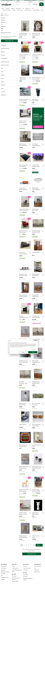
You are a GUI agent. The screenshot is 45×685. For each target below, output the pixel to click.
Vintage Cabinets (15, 581)
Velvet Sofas (36, 570)
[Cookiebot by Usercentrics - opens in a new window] (34, 340)
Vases (2, 575)
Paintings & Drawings (5, 571)
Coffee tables (3, 568)
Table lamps (3, 570)
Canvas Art (25, 566)
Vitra (35, 568)
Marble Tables (37, 571)
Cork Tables (25, 570)
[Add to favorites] (30, 34)
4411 (34, 545)
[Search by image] (29, 4)
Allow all (33, 352)
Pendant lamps (4, 566)
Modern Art (14, 576)
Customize (23, 352)
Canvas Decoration (27, 568)
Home (2, 13)
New (6, 13)
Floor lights (3, 573)
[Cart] (34, 4)
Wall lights (3, 579)
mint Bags (25, 576)
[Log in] (36, 4)
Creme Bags (25, 574)
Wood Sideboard (37, 566)
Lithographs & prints (5, 577)
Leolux (13, 566)
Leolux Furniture (15, 568)
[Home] (6, 4)
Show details (34, 349)
